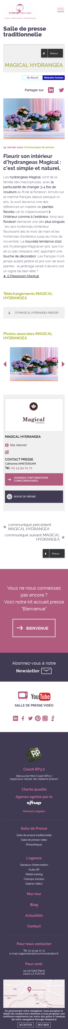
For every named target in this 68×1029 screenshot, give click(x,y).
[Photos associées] (35, 364)
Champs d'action (34, 879)
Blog (34, 905)
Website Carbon (53, 77)
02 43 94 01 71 (21, 468)
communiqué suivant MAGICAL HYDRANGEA (32, 537)
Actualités (34, 915)
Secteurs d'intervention (34, 864)
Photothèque (34, 844)
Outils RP (34, 869)
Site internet (18, 445)
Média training (34, 874)
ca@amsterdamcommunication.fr (38, 953)
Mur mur (34, 894)
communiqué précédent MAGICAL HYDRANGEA (29, 527)
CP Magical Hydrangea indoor (36, 312)
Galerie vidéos (34, 883)
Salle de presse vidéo (34, 705)
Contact (34, 926)
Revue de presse (25, 496)
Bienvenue (37, 628)
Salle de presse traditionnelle (34, 835)
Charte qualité (34, 789)
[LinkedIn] (51, 90)
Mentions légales (34, 811)
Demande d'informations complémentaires (31, 479)
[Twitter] (61, 90)
